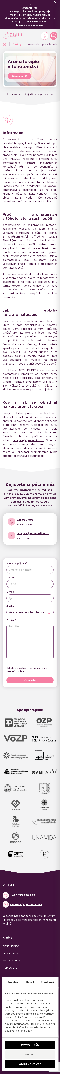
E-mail (10, 591)
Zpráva (10, 620)
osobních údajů (15, 671)
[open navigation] (53, 36)
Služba (10, 606)
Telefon (10, 577)
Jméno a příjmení (16, 563)
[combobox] (30, 612)
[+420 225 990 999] (44, 36)
